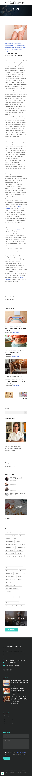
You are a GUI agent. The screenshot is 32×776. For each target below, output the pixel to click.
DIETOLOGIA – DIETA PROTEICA (18, 483)
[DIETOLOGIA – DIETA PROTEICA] (7, 484)
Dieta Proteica (21, 230)
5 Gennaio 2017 (8, 385)
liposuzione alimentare (11, 570)
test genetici (9, 600)
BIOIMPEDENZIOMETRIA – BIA (17, 493)
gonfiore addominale (18, 556)
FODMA (19, 553)
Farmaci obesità (10, 553)
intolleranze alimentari (11, 565)
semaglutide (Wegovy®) (12, 588)
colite (14, 538)
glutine (8, 556)
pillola (19, 576)
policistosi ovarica (10, 579)
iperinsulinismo (9, 567)
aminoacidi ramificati (11, 535)
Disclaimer (12, 772)
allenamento (22, 532)
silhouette (19, 49)
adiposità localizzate (10, 45)
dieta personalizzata (11, 544)
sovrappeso (7, 51)
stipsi (16, 597)
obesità (12, 49)
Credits (25, 772)
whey (22, 605)
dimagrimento (12, 47)
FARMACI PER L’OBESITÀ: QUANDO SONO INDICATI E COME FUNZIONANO (15, 352)
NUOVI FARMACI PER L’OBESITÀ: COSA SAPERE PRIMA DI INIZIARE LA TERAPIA (15, 328)
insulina (18, 47)
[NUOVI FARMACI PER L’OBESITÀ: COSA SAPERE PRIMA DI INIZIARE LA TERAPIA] (16, 317)
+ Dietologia (6, 716)
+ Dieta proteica (7, 718)
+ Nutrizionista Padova (8, 724)
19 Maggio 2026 (8, 332)
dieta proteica (22, 544)
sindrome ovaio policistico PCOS (13, 594)
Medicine (22, 570)
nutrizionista (9, 573)
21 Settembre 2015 (9, 43)
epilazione (19, 550)
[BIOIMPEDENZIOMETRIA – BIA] (7, 494)
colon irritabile (9, 541)
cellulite (17, 45)
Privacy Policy (19, 772)
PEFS (15, 49)
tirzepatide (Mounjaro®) (11, 605)
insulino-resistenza (10, 562)
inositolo (13, 559)
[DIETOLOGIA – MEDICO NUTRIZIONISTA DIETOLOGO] (7, 479)
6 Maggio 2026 (8, 356)
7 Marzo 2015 (13, 480)
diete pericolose (21, 547)
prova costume (9, 582)
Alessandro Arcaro (10, 299)
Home (11, 11)
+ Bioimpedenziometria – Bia (10, 722)
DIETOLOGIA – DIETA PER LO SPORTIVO (17, 488)
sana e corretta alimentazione (13, 585)
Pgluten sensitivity (10, 576)
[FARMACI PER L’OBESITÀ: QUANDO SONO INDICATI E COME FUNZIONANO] (16, 341)
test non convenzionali (11, 602)
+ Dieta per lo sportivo (8, 720)
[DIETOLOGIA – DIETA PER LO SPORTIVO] (7, 489)
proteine (20, 579)
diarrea (18, 541)
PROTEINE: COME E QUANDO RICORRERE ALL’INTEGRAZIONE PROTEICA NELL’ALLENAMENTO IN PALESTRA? (19, 699)
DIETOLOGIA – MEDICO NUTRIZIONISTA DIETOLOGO (17, 478)
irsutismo (19, 567)
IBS (7, 559)
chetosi (21, 45)
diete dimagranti (10, 547)
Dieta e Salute (17, 11)
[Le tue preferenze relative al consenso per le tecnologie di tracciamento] (2, 773)
